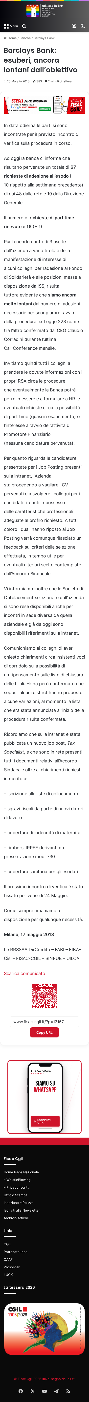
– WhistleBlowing (17, 1180)
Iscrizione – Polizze (19, 1203)
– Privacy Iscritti (16, 1187)
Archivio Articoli (16, 1218)
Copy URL (44, 1032)
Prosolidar (12, 1267)
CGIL (8, 1244)
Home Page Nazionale (21, 1172)
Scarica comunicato (24, 973)
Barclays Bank (44, 38)
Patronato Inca (15, 1252)
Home (12, 38)
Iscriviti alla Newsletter (22, 1210)
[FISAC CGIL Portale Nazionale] (44, 10)
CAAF (8, 1259)
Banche (25, 38)
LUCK (8, 1275)
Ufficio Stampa (15, 1195)
